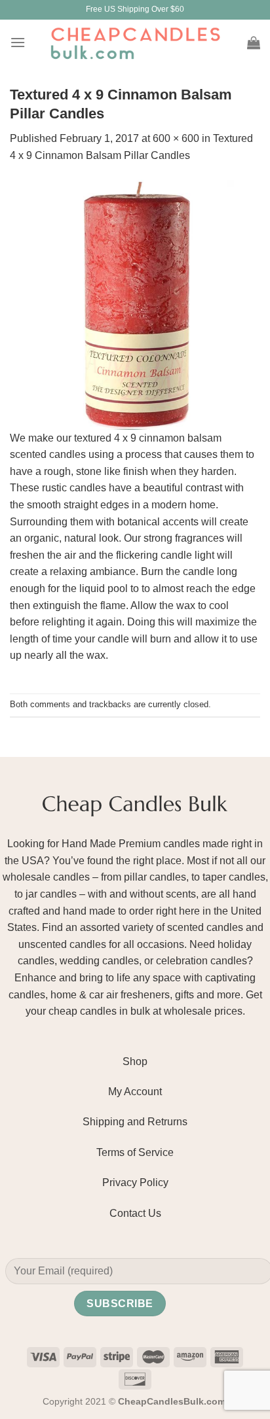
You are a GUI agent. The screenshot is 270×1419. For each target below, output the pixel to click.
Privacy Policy (135, 1182)
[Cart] (253, 42)
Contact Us (135, 1213)
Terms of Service (135, 1152)
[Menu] (18, 42)
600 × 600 (176, 138)
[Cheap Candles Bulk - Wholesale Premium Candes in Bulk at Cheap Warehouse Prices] (135, 42)
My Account (135, 1091)
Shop (135, 1061)
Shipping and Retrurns (135, 1121)
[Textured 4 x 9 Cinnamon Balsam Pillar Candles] (135, 303)
